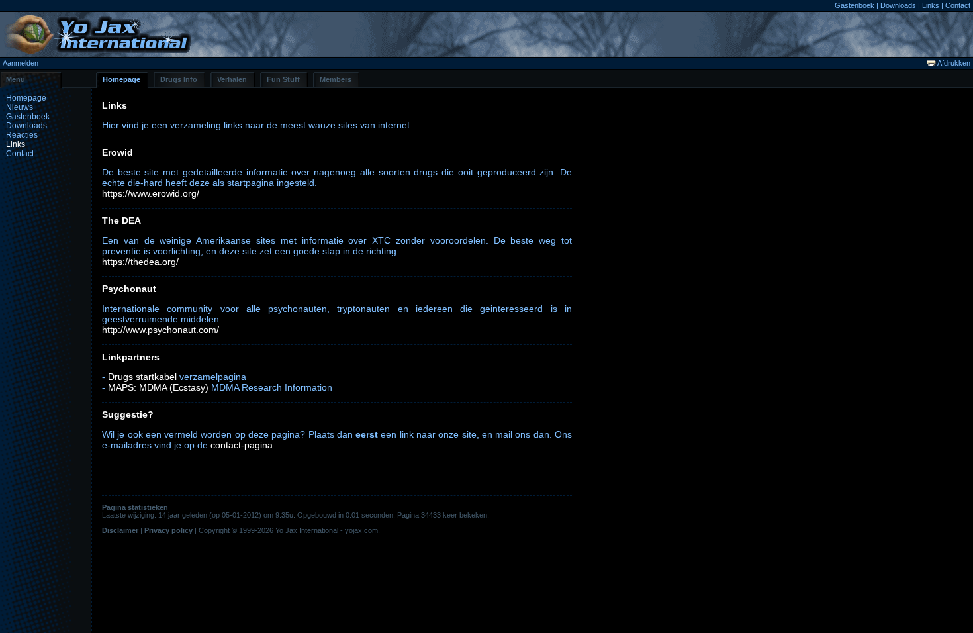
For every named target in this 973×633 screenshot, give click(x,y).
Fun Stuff (283, 79)
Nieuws (19, 107)
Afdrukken (953, 63)
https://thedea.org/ (140, 261)
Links (930, 5)
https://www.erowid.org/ (150, 193)
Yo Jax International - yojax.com (326, 530)
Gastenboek (854, 5)
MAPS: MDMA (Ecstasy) (158, 387)
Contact (957, 5)
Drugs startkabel (142, 376)
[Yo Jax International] (97, 51)
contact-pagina (241, 445)
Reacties (22, 135)
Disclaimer (120, 530)
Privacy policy (168, 530)
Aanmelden (20, 63)
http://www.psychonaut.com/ (160, 329)
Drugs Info (178, 79)
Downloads (898, 5)
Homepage (121, 79)
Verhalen (232, 79)
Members (335, 79)
